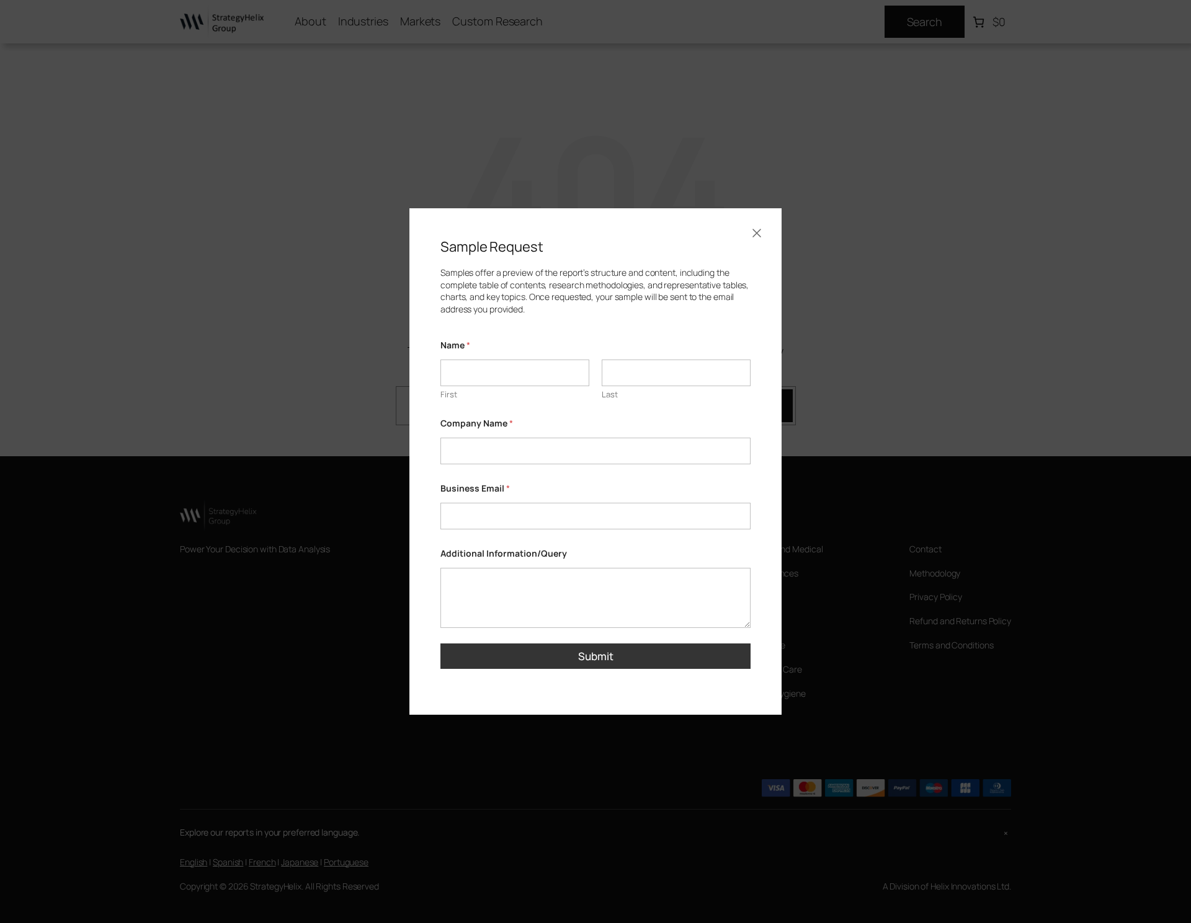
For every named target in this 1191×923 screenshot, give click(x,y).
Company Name (476, 423)
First (448, 394)
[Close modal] (756, 233)
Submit (595, 656)
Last (610, 394)
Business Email (475, 488)
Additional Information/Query (503, 553)
